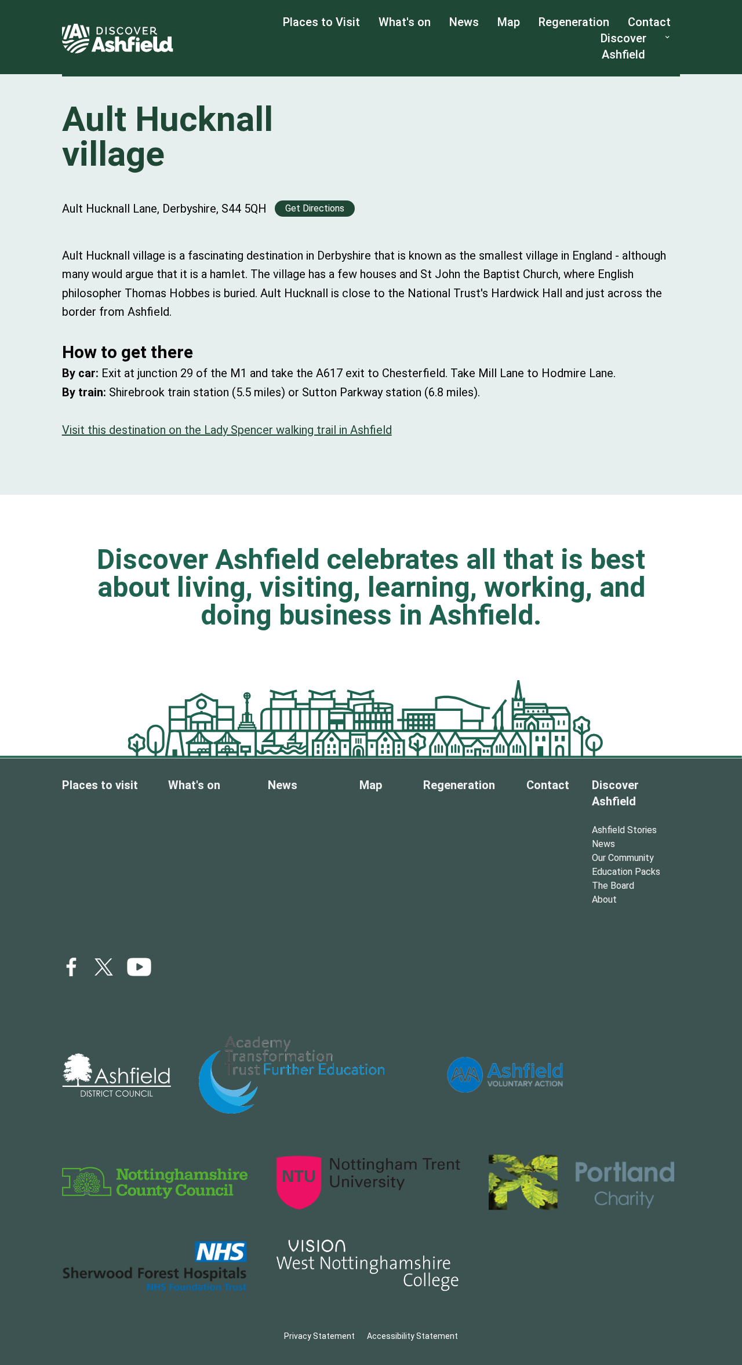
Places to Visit (321, 22)
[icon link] (139, 967)
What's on (405, 22)
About (604, 899)
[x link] (103, 967)
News (464, 22)
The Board (613, 885)
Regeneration (574, 22)
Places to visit (100, 785)
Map (508, 22)
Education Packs (626, 871)
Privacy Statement (319, 1336)
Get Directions (314, 208)
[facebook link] (71, 967)
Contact (649, 22)
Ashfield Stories (624, 829)
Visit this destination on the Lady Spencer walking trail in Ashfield (227, 430)
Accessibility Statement (412, 1336)
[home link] (117, 38)
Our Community (623, 857)
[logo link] (116, 1075)
